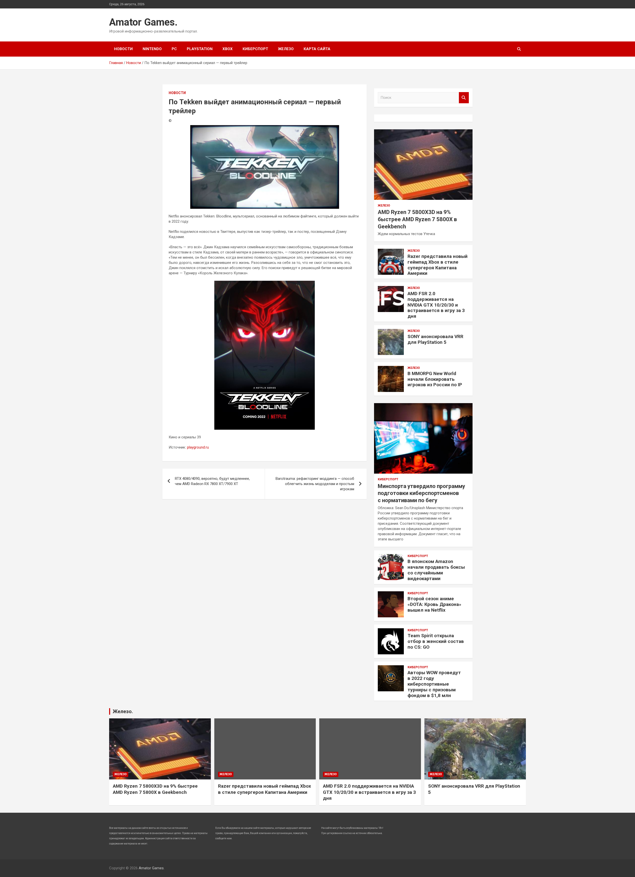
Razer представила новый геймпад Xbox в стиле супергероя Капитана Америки (438, 264)
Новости (123, 49)
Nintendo (152, 49)
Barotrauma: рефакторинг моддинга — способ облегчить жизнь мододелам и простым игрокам (315, 483)
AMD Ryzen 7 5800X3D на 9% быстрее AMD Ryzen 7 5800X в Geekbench (417, 219)
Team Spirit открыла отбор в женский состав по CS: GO (436, 641)
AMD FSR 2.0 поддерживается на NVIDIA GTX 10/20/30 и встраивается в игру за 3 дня (436, 305)
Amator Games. (143, 22)
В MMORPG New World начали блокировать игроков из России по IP (435, 379)
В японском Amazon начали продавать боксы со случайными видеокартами (436, 570)
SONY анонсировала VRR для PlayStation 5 (435, 339)
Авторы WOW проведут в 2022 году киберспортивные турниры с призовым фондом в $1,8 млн (434, 684)
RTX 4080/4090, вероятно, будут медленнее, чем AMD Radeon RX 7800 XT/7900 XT (212, 481)
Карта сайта (317, 49)
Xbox (227, 49)
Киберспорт (255, 49)
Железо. (123, 711)
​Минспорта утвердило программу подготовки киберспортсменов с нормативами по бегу (421, 493)
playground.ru (198, 447)
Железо (286, 49)
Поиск (464, 97)
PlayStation (200, 49)
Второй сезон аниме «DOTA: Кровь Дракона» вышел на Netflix (434, 604)
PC (174, 49)
